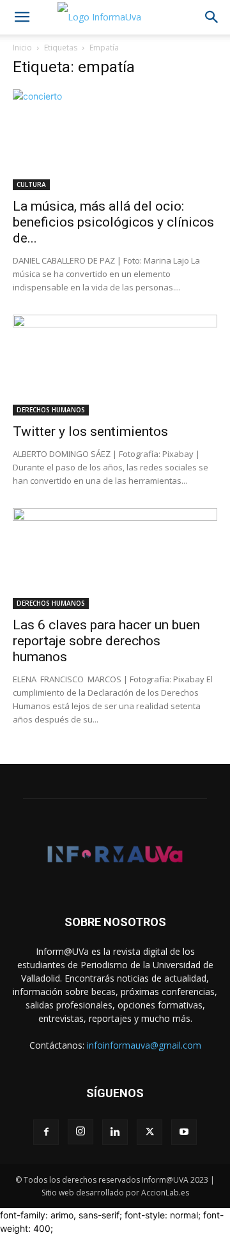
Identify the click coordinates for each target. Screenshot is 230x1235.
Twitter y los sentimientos (90, 431)
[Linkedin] (115, 1132)
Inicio (22, 47)
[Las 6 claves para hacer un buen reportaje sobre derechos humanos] (115, 558)
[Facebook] (46, 1132)
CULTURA (31, 184)
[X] (149, 1132)
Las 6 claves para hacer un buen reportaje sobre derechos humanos (106, 640)
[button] (21, 17)
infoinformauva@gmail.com (144, 1045)
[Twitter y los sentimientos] (115, 365)
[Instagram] (80, 1131)
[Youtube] (184, 1132)
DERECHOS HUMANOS (51, 409)
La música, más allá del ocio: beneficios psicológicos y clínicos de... (113, 222)
